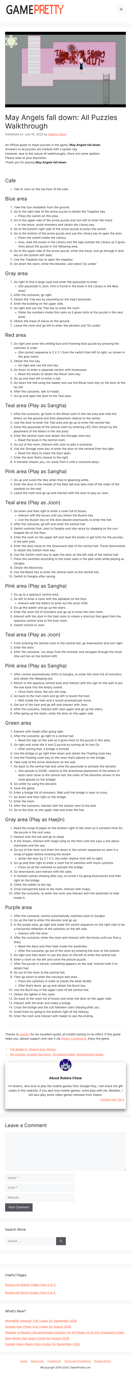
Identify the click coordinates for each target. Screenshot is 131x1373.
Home (23, 1361)
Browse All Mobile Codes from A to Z (30, 1285)
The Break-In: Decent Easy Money (33, 1049)
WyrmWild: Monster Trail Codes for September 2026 (41, 1321)
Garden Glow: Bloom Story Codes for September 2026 (42, 1344)
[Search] (61, 1241)
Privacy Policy (102, 1361)
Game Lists (37, 1361)
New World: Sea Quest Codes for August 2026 (37, 1338)
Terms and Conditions (77, 1361)
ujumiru (25, 1034)
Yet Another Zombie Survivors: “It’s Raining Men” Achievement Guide (57, 1054)
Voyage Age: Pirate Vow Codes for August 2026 (38, 1326)
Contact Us (54, 1361)
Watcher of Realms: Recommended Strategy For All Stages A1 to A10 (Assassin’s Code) (65, 1332)
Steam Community (73, 1038)
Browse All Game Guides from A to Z (30, 1292)
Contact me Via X (112, 1099)
